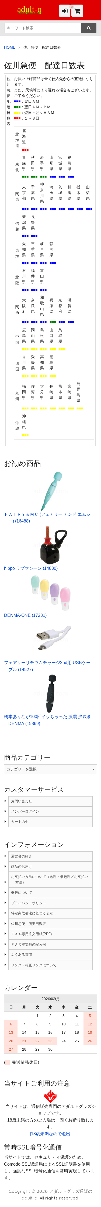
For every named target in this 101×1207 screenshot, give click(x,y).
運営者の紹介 (21, 856)
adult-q (29, 9)
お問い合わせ (21, 801)
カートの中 (20, 822)
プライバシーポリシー (28, 903)
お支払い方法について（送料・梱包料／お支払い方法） (49, 879)
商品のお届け (21, 866)
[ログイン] (65, 11)
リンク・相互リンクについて (34, 965)
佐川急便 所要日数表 (28, 924)
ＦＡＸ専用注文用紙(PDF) (31, 934)
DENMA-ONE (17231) (25, 615)
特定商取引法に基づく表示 (32, 913)
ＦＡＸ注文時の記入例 (28, 944)
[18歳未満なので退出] (50, 1134)
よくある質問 (21, 955)
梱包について (21, 893)
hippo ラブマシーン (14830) (31, 568)
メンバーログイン (25, 811)
